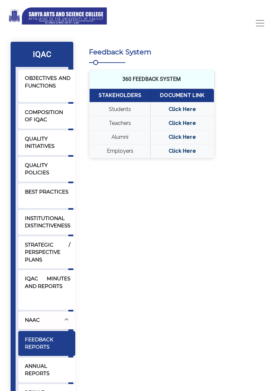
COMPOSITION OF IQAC (44, 116)
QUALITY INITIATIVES (39, 142)
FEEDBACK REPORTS (39, 343)
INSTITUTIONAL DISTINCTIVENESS (47, 222)
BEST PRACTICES (46, 192)
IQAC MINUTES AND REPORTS (47, 282)
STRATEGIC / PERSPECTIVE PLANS (47, 252)
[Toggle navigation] (260, 23)
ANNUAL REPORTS (37, 370)
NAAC (32, 320)
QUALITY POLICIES (37, 169)
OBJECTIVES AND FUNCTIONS (47, 82)
